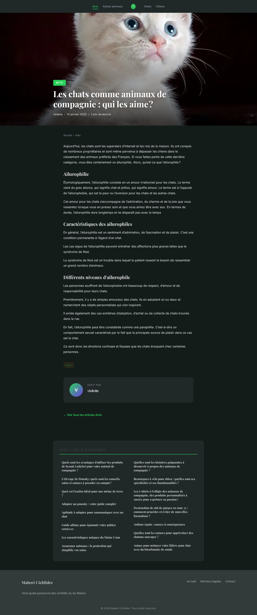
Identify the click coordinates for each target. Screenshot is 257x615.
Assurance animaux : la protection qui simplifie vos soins (86, 548)
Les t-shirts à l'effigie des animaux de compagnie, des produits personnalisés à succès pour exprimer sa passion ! (160, 495)
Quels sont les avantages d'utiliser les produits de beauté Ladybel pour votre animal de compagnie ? (92, 466)
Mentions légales (210, 581)
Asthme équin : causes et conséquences (159, 524)
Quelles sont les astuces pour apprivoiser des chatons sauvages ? (163, 535)
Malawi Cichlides (37, 582)
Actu (95, 6)
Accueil (67, 135)
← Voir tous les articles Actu (82, 415)
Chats (147, 6)
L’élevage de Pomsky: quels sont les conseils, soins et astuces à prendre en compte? (91, 481)
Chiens (160, 6)
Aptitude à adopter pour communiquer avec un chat (92, 514)
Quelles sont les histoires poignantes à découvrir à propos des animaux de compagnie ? (159, 466)
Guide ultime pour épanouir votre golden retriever (89, 527)
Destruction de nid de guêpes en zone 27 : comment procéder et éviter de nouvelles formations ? (161, 512)
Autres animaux (112, 6)
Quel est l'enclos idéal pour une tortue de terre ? (92, 493)
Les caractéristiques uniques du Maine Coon (91, 537)
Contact (230, 581)
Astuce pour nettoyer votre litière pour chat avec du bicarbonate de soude (162, 547)
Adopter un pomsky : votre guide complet (89, 504)
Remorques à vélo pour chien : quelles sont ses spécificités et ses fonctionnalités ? (164, 481)
